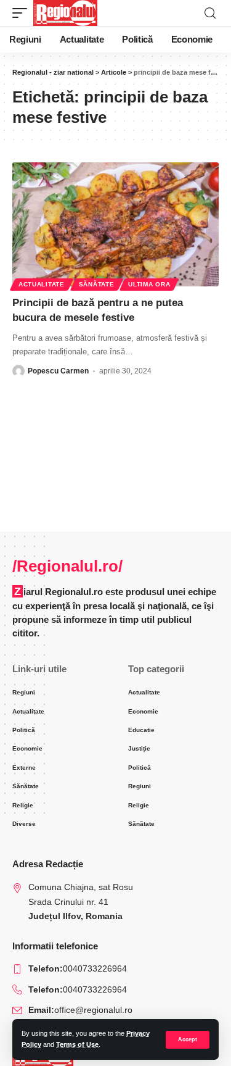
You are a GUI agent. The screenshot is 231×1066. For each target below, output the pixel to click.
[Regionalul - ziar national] (65, 13)
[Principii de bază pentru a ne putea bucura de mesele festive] (115, 224)
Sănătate (97, 284)
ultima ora (149, 284)
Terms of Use (77, 1044)
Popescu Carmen (58, 371)
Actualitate (41, 284)
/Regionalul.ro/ (67, 566)
